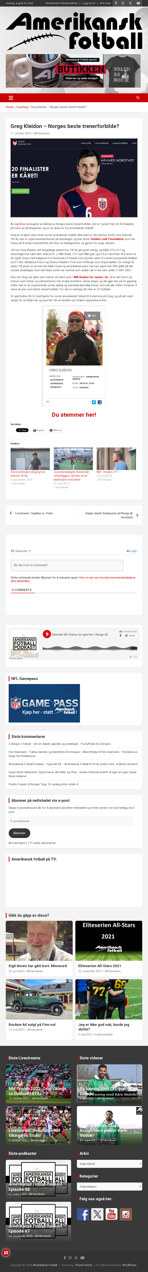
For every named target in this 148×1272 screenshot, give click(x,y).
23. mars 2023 (17, 1194)
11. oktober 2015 (21, 133)
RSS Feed (105, 3)
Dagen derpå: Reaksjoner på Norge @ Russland (109, 515)
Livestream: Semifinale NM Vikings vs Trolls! (34, 1133)
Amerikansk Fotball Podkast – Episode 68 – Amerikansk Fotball (48, 764)
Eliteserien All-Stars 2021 (99, 966)
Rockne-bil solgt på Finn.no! (32, 1024)
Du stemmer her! (74, 414)
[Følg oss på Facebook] (83, 1214)
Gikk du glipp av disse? (28, 915)
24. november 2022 (20, 1236)
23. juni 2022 (16, 971)
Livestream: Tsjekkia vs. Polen (34, 513)
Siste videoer (91, 1058)
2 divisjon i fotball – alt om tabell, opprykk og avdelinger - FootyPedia (52, 744)
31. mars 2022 (88, 1140)
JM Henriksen (41, 133)
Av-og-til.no (18, 224)
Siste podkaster (22, 1153)
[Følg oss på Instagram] (126, 1214)
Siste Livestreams (24, 1058)
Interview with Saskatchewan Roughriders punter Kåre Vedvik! (108, 1130)
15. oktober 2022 (19, 1098)
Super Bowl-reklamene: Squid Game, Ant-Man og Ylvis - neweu (48, 772)
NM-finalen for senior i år (91, 277)
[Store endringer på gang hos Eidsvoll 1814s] (30, 458)
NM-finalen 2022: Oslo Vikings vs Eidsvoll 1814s (37, 1091)
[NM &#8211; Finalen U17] (116, 458)
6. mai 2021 (85, 1034)
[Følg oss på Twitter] (97, 1214)
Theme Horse (83, 1265)
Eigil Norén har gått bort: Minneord (38, 966)
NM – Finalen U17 (107, 471)
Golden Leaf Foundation (107, 239)
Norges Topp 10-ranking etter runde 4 (54, 784)
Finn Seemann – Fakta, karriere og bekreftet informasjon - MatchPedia (53, 752)
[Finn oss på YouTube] (111, 1214)
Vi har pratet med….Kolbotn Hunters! (115, 764)
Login (133, 551)
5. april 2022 (87, 1098)
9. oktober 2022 (18, 1140)
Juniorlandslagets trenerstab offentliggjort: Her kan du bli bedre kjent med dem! (71, 475)
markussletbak (104, 1034)
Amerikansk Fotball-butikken (62, 3)
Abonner (19, 833)
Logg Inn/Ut (88, 3)
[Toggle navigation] (11, 97)
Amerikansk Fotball (45, 1265)
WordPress (129, 1265)
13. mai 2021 (16, 1029)
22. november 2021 (90, 971)
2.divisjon (104, 744)
